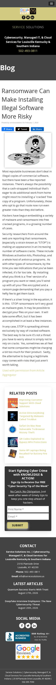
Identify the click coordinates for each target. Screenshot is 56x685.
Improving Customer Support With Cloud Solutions (30, 403)
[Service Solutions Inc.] (28, 27)
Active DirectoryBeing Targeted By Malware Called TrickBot (31, 416)
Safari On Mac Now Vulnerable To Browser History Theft (32, 429)
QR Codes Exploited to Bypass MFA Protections (33, 440)
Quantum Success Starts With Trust (28, 589)
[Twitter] (28, 17)
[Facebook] (23, 17)
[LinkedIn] (32, 17)
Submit (17, 525)
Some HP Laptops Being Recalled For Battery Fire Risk (33, 453)
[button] (51, 4)
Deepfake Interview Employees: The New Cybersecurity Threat (28, 603)
